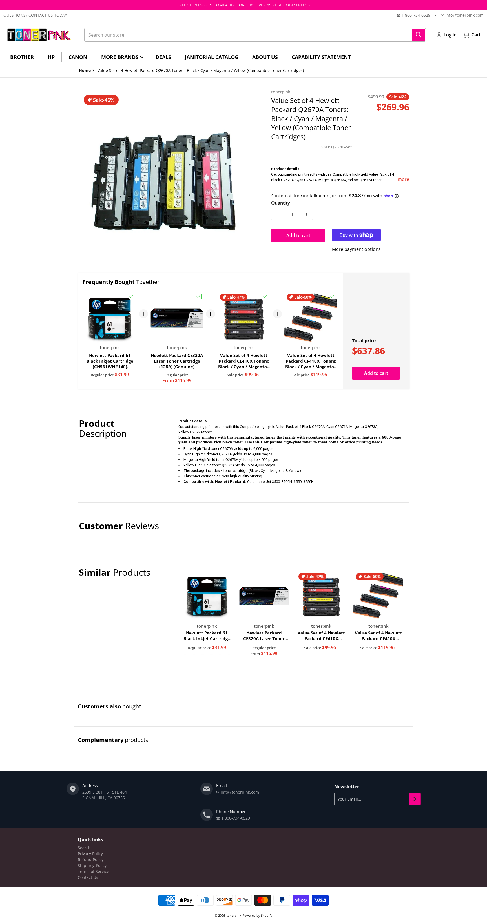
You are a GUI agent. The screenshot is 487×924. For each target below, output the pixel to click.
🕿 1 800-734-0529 (413, 15)
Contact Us (88, 877)
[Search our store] (418, 35)
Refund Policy (90, 859)
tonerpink (234, 915)
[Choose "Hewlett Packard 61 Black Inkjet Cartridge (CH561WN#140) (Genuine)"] (131, 296)
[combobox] (255, 35)
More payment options (356, 249)
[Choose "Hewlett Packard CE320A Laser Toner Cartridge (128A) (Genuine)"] (199, 296)
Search (84, 847)
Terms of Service (93, 871)
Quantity (280, 203)
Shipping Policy (92, 865)
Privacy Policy (90, 853)
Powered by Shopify (257, 915)
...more (401, 179)
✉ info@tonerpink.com (462, 15)
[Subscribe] (415, 799)
